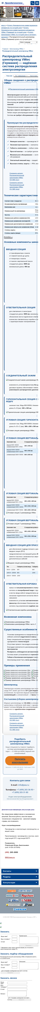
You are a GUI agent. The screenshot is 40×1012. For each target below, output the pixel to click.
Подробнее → (8, 237)
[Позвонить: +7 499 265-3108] (33, 3)
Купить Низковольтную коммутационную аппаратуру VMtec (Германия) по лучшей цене (18, 30)
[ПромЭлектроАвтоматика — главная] (12, 3)
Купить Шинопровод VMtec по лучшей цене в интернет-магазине (19, 34)
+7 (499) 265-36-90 (25, 789)
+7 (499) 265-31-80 (20, 792)
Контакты (7, 871)
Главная (5, 49)
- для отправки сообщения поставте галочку (14, 971)
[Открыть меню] (37, 3)
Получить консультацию (20, 761)
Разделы (7, 877)
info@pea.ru (23, 785)
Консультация (9, 883)
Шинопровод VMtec (16, 49)
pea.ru (3, 25)
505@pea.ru (10, 857)
